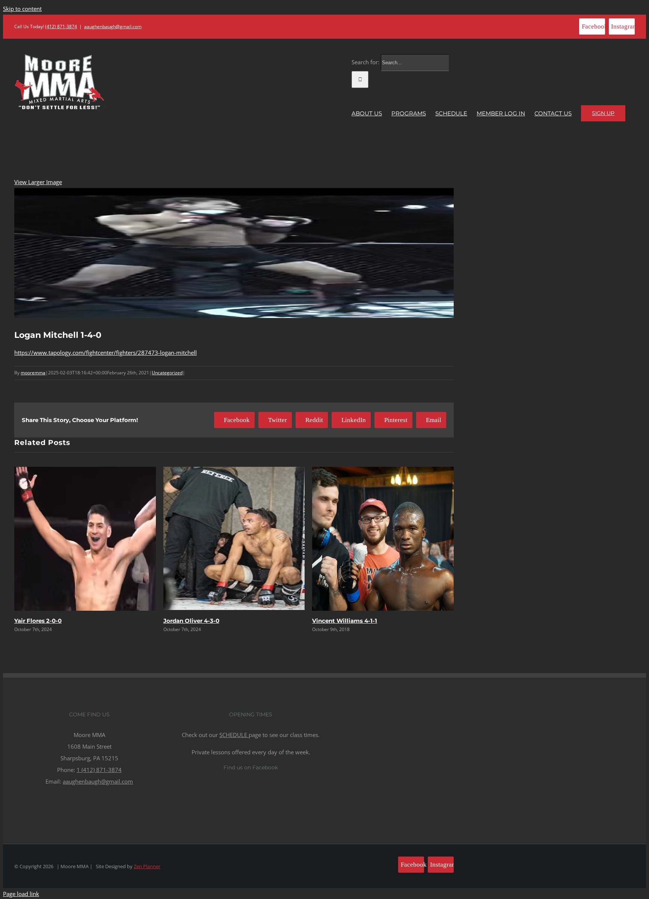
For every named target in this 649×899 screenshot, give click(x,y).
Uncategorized (167, 372)
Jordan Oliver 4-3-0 (191, 620)
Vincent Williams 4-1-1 (344, 620)
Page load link (21, 893)
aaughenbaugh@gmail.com (113, 26)
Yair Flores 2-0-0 (38, 620)
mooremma (33, 372)
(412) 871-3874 (61, 26)
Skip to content (22, 8)
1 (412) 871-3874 (99, 769)
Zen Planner (147, 866)
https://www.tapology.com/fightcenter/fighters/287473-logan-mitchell (105, 352)
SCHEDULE (234, 735)
